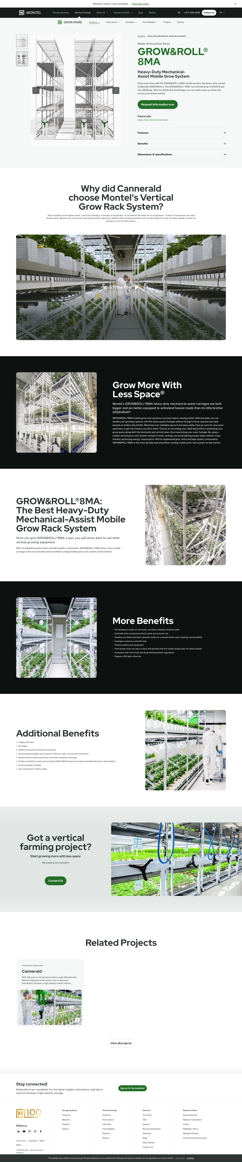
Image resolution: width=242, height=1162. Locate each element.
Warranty (147, 1133)
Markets (66, 1120)
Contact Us (209, 12)
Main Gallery (149, 1142)
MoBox (18, 1145)
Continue (190, 1158)
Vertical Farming (82, 12)
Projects (167, 22)
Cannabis (130, 22)
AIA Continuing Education (195, 1138)
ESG (145, 1120)
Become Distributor (152, 1129)
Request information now (157, 104)
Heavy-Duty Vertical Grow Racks (153, 120)
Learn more (180, 1158)
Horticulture (111, 22)
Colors (186, 1124)
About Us (100, 12)
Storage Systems (60, 12)
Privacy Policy (21, 1141)
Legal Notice (32, 1141)
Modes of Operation (192, 1120)
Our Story (147, 1115)
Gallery (152, 12)
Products (93, 22)
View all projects (121, 1043)
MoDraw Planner (190, 1133)
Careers (146, 1124)
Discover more (140, 3)
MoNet (41, 1141)
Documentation (190, 1115)
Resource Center (122, 12)
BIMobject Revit (190, 1129)
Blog (141, 12)
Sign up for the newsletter (132, 1088)
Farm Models (149, 22)
